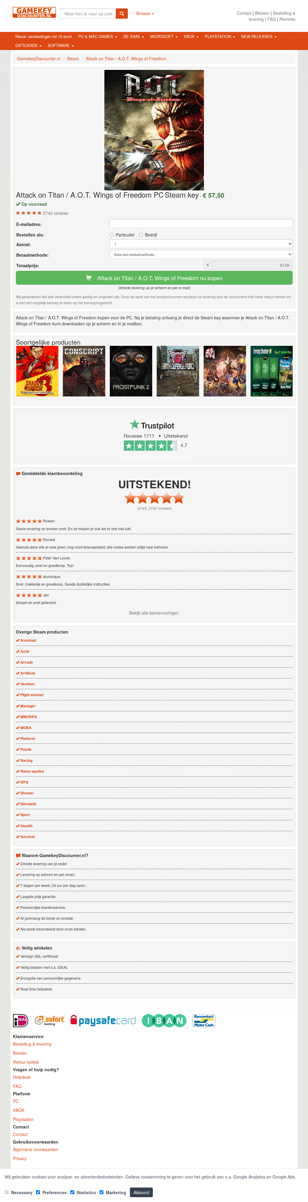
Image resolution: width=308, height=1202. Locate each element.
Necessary (21, 1192)
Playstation (23, 1119)
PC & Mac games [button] (96, 36)
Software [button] (59, 45)
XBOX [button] (190, 36)
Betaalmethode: (32, 255)
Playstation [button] (218, 36)
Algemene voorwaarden (35, 1149)
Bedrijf (151, 235)
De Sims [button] (132, 36)
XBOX (18, 1110)
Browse (144, 13)
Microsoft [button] (162, 36)
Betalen (262, 13)
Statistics (85, 1192)
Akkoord (141, 1192)
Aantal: (23, 244)
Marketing (115, 1192)
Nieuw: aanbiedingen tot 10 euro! (43, 36)
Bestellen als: (30, 235)
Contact (244, 13)
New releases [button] (257, 36)
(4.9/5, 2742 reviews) (154, 508)
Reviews (287, 19)
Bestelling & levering (32, 1044)
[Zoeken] (122, 13)
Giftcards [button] (27, 45)
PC (16, 1101)
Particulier (125, 235)
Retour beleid (25, 1062)
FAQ (271, 19)
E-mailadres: (29, 224)
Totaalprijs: (27, 265)
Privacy (20, 1158)
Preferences (54, 1192)
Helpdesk (22, 1077)
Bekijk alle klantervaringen (154, 613)
